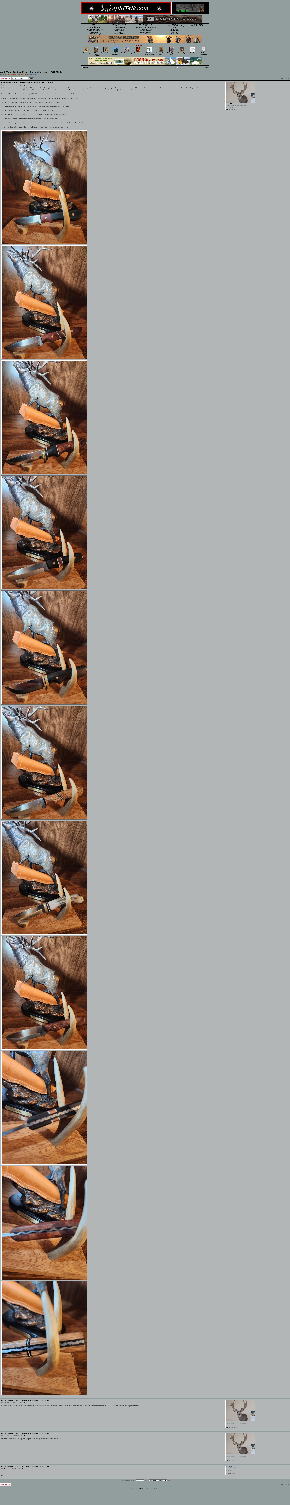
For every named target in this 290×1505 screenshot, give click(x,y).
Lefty (18, 74)
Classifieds (193, 53)
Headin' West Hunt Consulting (174, 26)
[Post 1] (22, 85)
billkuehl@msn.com (71, 90)
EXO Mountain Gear (145, 24)
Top (288, 1396)
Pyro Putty (174, 24)
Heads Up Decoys (95, 34)
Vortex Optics (198, 24)
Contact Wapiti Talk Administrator (145, 1487)
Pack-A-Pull (174, 34)
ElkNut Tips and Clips (171, 53)
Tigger (14, 74)
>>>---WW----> (7, 85)
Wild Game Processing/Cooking (149, 53)
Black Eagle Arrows (95, 26)
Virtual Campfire (138, 53)
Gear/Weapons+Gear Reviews (116, 53)
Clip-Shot (174, 27)
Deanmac (6, 1468)
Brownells (95, 24)
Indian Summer (25, 74)
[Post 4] (21, 1468)
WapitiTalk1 (33, 74)
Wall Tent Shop (95, 27)
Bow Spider (95, 32)
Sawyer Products (94, 30)
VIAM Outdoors (174, 30)
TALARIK (174, 32)
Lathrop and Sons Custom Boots (145, 27)
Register (85, 67)
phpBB (139, 1488)
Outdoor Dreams (145, 30)
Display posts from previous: (128, 1480)
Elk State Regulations (203, 53)
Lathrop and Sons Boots (145, 26)
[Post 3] (23, 1435)
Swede (10, 74)
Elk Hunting (86, 53)
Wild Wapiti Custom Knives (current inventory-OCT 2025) (31, 72)
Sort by (147, 1480)
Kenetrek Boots (119, 29)
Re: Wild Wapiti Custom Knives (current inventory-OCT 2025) (25, 1400)
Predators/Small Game (160, 53)
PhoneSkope (119, 26)
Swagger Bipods (119, 27)
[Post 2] (22, 1402)
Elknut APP (174, 29)
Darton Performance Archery (95, 29)
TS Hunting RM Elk (146, 29)
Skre (145, 34)
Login (207, 67)
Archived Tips (182, 53)
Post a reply (3, 77)
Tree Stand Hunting (126, 53)
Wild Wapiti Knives (120, 34)
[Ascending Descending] (163, 1480)
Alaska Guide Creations (119, 24)
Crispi (119, 32)
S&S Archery (119, 30)
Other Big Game (105, 53)
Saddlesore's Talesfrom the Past (96, 54)
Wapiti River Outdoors (198, 26)
